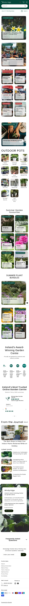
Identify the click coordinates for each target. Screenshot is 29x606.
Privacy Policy (4, 577)
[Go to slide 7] (13, 419)
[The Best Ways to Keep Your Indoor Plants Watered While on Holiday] (14, 436)
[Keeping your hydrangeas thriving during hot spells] (6, 458)
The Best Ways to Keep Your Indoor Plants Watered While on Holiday (14, 447)
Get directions (9, 514)
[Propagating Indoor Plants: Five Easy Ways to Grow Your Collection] (6, 465)
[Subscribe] (23, 558)
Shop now (6, 36)
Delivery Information (6, 569)
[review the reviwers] (6, 409)
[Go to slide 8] (14, 419)
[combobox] (14, 6)
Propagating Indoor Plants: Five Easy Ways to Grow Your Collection (20, 464)
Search (3, 567)
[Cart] (23, 2)
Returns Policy (4, 571)
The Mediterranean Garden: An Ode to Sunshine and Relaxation (20, 472)
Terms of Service (5, 573)
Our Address (4, 579)
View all (26, 425)
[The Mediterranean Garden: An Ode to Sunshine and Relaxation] (6, 473)
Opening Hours (5, 575)
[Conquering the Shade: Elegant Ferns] (6, 480)
